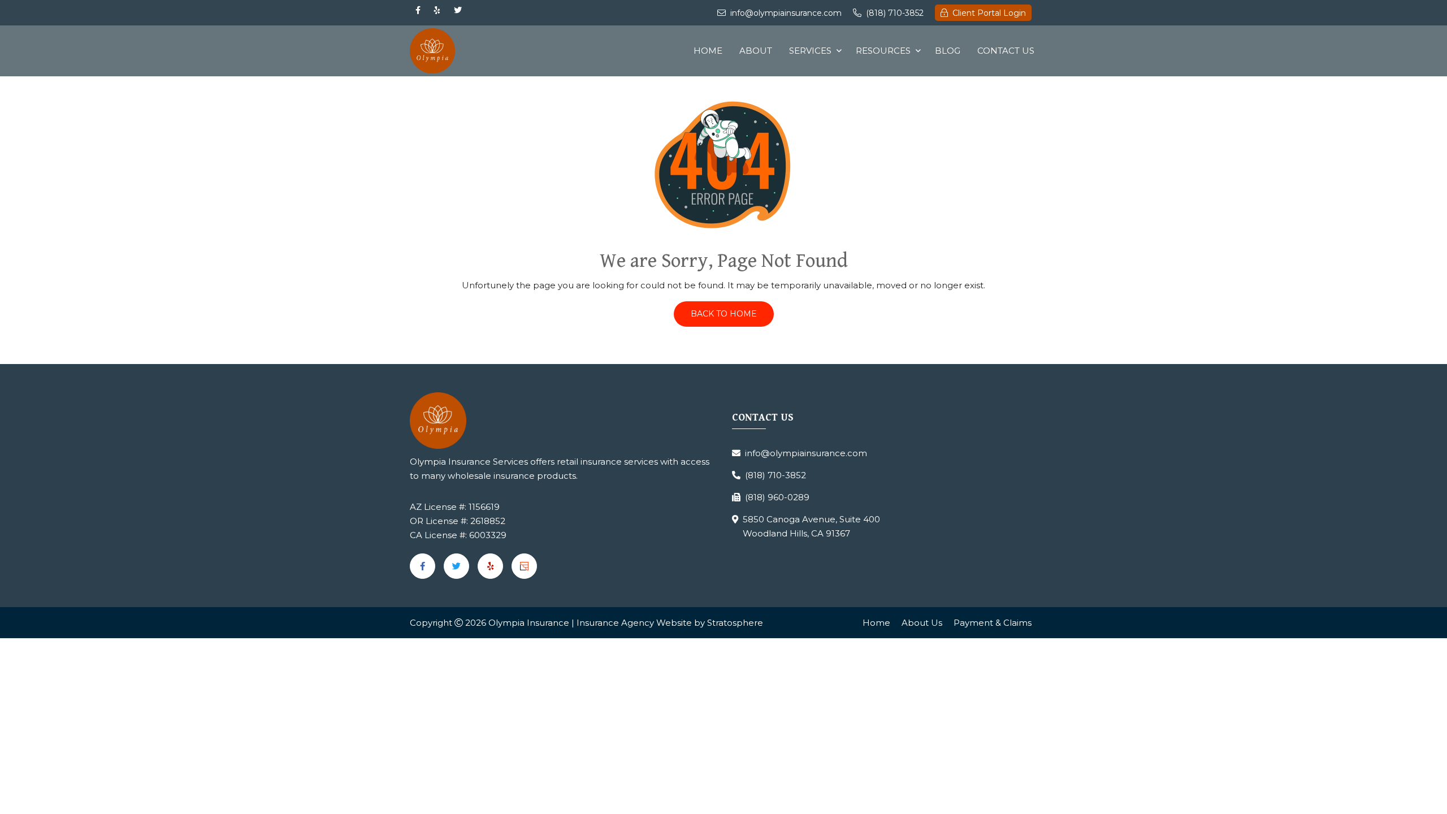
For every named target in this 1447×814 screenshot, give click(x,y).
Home (708, 50)
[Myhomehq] (524, 566)
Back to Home (724, 314)
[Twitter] (458, 10)
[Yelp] (437, 10)
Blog (947, 50)
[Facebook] (418, 10)
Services (810, 50)
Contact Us (1005, 50)
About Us (922, 622)
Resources (883, 50)
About (755, 50)
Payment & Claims (993, 622)
